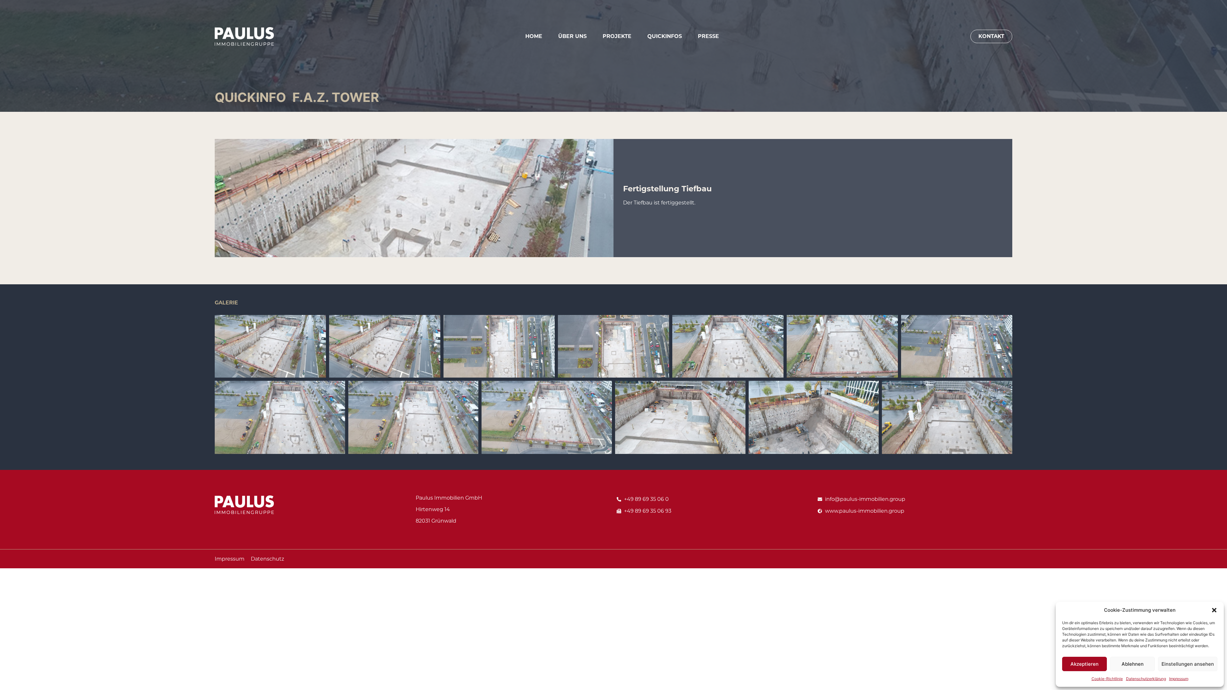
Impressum (1178, 678)
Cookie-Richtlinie (1107, 678)
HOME (533, 36)
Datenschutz (267, 559)
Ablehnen (1133, 664)
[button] (1214, 610)
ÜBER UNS (572, 36)
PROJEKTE (617, 36)
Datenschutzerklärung (1146, 678)
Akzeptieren (1084, 664)
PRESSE (708, 36)
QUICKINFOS (664, 36)
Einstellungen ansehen (1187, 664)
